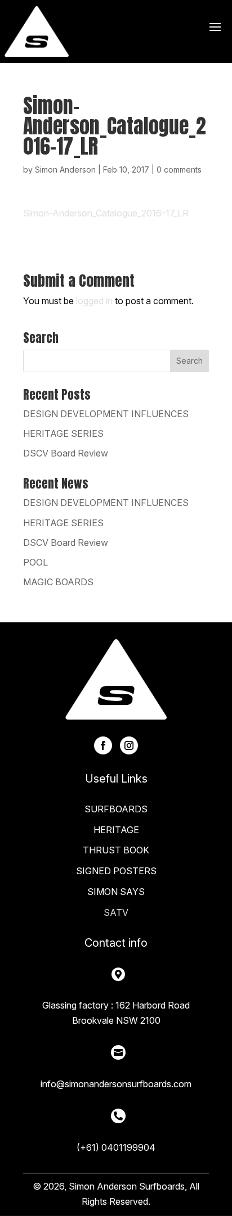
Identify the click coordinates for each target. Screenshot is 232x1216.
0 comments (179, 169)
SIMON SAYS (116, 891)
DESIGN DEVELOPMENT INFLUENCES (106, 413)
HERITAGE (116, 829)
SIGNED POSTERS (116, 870)
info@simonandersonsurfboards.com (116, 1084)
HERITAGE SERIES (63, 433)
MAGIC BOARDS (58, 581)
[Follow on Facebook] (103, 745)
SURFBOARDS (116, 809)
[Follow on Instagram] (129, 745)
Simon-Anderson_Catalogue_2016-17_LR (106, 213)
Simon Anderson (65, 169)
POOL (35, 562)
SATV (116, 912)
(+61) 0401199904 (116, 1147)
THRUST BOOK (116, 850)
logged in (94, 300)
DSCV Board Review (65, 453)
